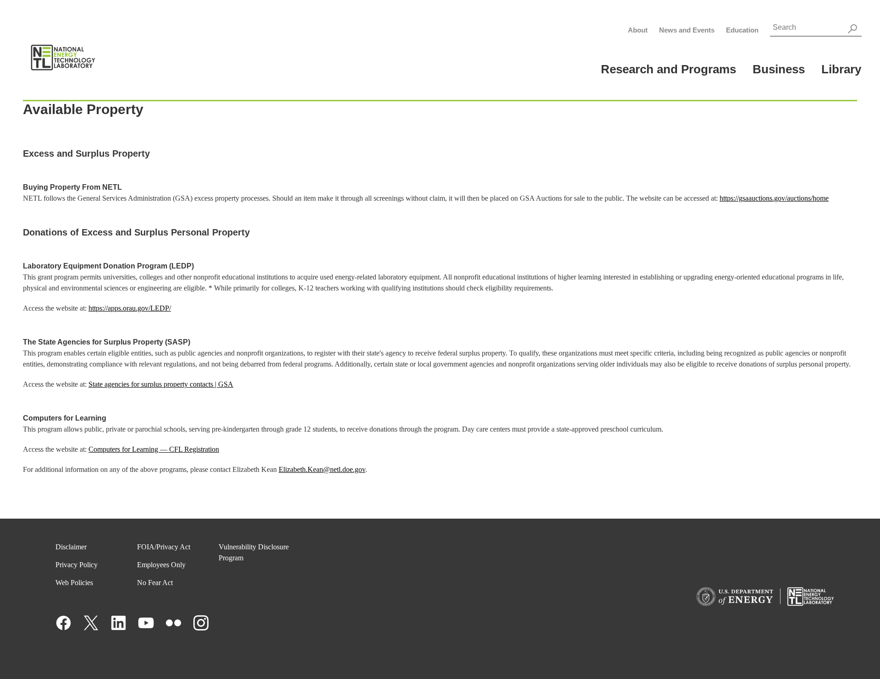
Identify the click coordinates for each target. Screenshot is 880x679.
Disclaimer (71, 547)
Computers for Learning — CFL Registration (153, 449)
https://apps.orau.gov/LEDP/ (129, 308)
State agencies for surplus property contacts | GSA (160, 384)
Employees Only (161, 565)
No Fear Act (155, 582)
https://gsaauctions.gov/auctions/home (774, 198)
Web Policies (74, 582)
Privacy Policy (76, 565)
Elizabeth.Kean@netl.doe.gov (322, 469)
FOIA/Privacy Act (163, 547)
